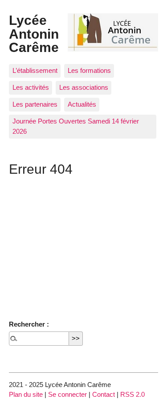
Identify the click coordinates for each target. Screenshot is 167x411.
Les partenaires (34, 104)
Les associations (83, 87)
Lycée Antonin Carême (34, 33)
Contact (103, 394)
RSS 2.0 (132, 394)
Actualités (82, 104)
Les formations (89, 70)
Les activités (30, 87)
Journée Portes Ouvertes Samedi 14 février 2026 (75, 126)
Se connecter (67, 394)
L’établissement (34, 70)
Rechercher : (29, 324)
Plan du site (26, 394)
